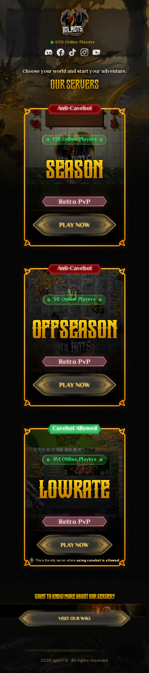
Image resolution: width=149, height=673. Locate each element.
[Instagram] (84, 52)
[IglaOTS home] (74, 21)
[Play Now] (74, 225)
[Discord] (48, 52)
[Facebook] (60, 52)
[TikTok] (72, 52)
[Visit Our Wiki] (74, 618)
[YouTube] (96, 52)
